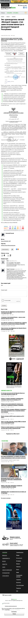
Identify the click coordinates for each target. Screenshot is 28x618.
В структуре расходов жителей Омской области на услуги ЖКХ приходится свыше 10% (13, 393)
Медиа (17, 555)
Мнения (18, 563)
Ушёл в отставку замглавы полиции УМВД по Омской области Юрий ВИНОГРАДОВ (13, 422)
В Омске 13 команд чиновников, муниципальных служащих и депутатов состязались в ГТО (12, 399)
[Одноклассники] (18, 249)
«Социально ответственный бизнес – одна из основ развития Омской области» (13, 318)
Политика (5, 441)
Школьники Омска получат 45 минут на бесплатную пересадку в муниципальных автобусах (11, 479)
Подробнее (7, 609)
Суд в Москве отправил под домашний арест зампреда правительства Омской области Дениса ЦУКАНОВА (14, 323)
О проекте (18, 579)
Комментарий (4, 290)
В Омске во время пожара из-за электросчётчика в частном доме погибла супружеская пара (13, 427)
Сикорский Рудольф (10, 233)
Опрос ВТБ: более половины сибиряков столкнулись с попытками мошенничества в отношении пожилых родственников (13, 411)
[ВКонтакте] (16, 249)
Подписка (18, 588)
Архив (17, 572)
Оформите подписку (15, 537)
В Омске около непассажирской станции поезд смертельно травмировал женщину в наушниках (12, 404)
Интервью (18, 561)
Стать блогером (20, 585)
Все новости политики (5, 498)
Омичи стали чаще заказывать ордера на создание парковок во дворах (11, 486)
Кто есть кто (19, 558)
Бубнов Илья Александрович (8, 245)
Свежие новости (6, 390)
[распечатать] (12, 250)
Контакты (18, 582)
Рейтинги (18, 566)
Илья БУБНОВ (4, 241)
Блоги (17, 569)
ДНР (9, 241)
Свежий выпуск (19, 552)
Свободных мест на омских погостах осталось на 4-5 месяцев (13, 492)
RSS (17, 591)
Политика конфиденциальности (11, 606)
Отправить (4, 305)
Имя (2, 285)
